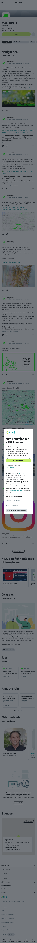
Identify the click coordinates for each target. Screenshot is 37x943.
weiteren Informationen (16, 490)
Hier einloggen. (10, 467)
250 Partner (21, 473)
